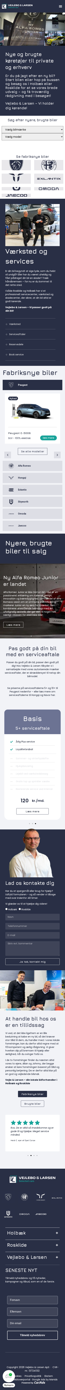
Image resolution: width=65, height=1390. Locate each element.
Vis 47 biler (12, 144)
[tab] (32, 385)
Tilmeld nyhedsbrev (32, 1335)
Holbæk (12, 909)
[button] (60, 6)
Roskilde (26, 909)
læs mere (48, 437)
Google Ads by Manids (45, 1379)
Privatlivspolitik (33, 1376)
